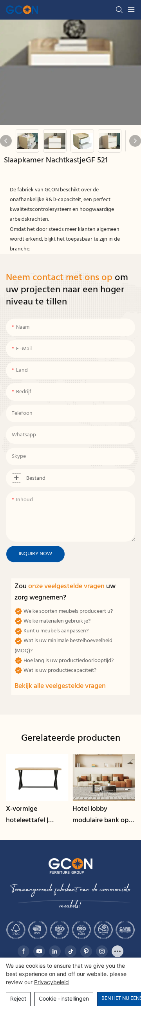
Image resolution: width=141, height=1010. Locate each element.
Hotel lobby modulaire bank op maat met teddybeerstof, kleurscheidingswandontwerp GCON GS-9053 (103, 815)
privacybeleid (51, 982)
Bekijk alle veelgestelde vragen (60, 686)
